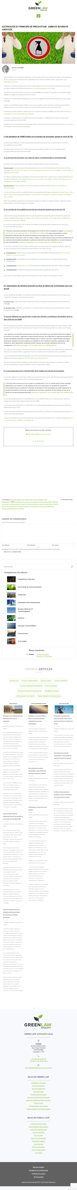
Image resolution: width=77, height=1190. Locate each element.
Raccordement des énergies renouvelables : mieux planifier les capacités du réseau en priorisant (37, 771)
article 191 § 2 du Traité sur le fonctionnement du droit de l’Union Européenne (36, 170)
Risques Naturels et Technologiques (49, 696)
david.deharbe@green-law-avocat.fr (39, 434)
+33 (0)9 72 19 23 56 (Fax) (44, 656)
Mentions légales (38, 1167)
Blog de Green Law (17, 500)
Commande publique (38, 1141)
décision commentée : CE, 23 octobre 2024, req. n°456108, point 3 (40, 242)
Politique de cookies (38, 1174)
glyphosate (34, 506)
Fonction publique (38, 1132)
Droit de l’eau (38, 1103)
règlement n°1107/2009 (26, 265)
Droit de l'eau (14, 680)
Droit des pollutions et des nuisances (30, 691)
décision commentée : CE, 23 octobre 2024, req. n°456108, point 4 (35, 345)
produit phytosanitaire (9, 509)
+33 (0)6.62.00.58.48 (42, 654)
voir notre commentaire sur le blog (43, 88)
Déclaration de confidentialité (38, 1170)
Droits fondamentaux (38, 1150)
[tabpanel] (13, 848)
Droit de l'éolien (46, 680)
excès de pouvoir (23, 506)
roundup (21, 509)
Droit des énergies (51, 685)
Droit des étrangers (38, 1147)
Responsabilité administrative (38, 1127)
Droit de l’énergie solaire (38, 1094)
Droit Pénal (38, 1153)
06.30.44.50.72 (39, 441)
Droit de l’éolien (38, 1092)
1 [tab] (34, 1008)
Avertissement (38, 1177)
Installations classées (52, 691)
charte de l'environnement (11, 504)
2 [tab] (37, 1008)
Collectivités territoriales (38, 1124)
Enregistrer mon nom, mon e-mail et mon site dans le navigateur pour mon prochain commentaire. (31, 549)
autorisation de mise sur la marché (26, 502)
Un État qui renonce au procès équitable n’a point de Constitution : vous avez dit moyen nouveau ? (63, 794)
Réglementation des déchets (26, 696)
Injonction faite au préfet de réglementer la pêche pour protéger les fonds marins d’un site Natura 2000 (13, 816)
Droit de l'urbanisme (60, 680)
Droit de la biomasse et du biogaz (31, 685)
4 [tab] (43, 1008)
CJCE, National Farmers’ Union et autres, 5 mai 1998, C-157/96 (37, 179)
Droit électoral (38, 1144)
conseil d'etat (43, 504)
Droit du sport (38, 1135)
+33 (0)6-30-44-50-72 (38, 1059)
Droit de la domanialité (38, 1138)
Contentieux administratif (38, 1130)
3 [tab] (40, 1008)
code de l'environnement (29, 504)
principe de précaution (46, 506)
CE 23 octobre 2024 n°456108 (48, 502)
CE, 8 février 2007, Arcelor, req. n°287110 (35, 218)
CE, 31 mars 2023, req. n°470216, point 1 (35, 358)
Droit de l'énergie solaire (29, 680)
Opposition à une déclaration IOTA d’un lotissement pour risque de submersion (13, 718)
